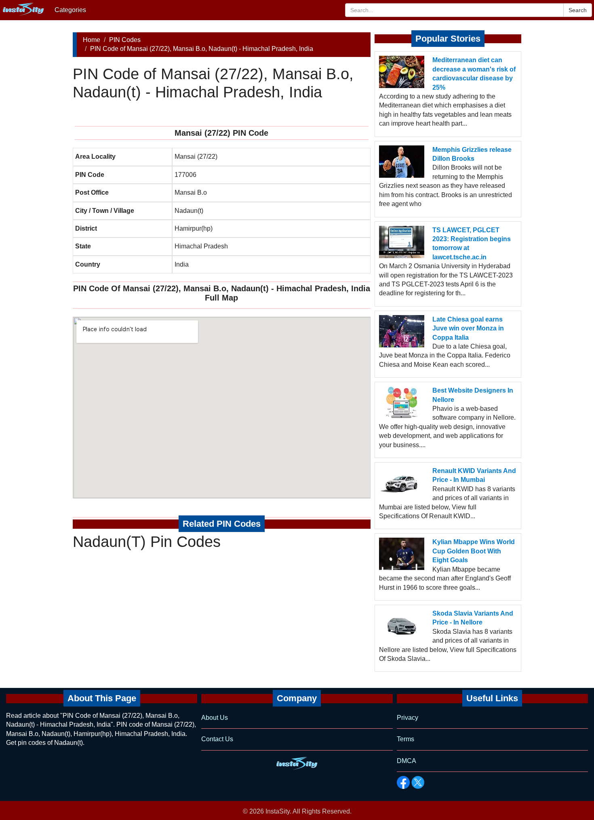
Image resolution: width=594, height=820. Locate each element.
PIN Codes (125, 39)
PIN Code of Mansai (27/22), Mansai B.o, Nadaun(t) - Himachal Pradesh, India (201, 48)
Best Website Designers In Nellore (472, 395)
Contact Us (217, 739)
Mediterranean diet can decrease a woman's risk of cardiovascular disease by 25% (474, 73)
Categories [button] (70, 9)
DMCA (406, 760)
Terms (405, 739)
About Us (214, 717)
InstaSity (277, 811)
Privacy (407, 717)
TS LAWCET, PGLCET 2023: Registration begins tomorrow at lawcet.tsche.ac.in (471, 244)
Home (91, 39)
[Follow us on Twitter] (417, 782)
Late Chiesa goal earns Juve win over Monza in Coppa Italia (468, 328)
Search (578, 10)
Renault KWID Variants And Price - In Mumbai (474, 475)
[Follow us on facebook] (403, 782)
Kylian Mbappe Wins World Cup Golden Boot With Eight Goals (473, 550)
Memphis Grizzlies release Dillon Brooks (472, 154)
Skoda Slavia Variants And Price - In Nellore (472, 618)
